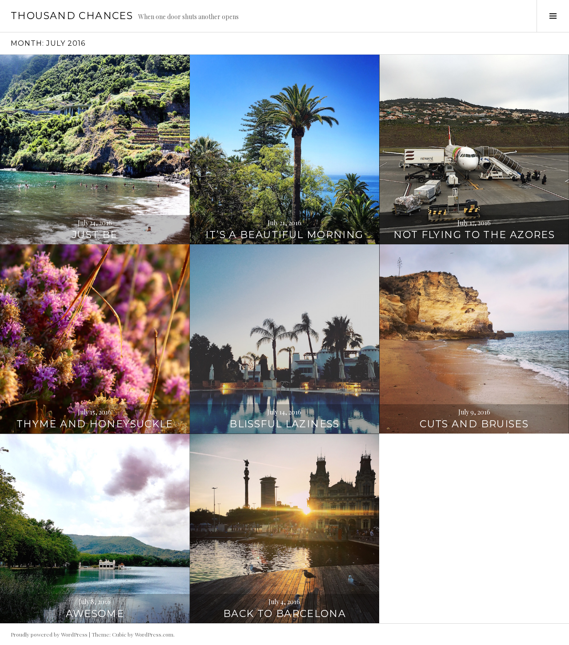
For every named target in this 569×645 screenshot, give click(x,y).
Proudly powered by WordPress (49, 634)
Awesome (95, 614)
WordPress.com (154, 634)
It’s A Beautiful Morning (284, 235)
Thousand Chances (72, 16)
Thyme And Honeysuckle (94, 424)
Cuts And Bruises (474, 424)
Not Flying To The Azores (474, 235)
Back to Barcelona (284, 614)
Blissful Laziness (284, 424)
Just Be (95, 235)
